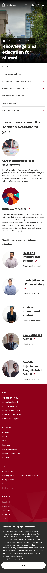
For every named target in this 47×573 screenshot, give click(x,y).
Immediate (10, 418)
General (9, 402)
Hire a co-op (11, 410)
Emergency (11, 414)
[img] (9, 5)
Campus (8, 471)
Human (10, 449)
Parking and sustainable (18, 475)
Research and (12, 453)
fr (26, 5)
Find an (8, 406)
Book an (8, 488)
